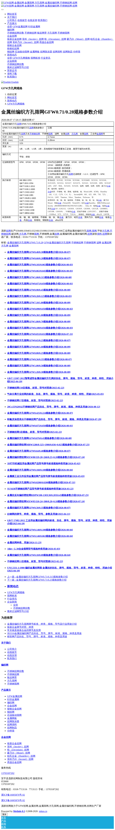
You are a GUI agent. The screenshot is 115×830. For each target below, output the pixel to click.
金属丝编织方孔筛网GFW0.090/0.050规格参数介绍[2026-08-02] (40, 309)
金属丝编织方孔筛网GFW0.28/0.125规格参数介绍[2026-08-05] (39, 296)
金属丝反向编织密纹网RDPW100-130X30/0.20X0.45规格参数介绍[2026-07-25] (47, 495)
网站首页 (12, 14)
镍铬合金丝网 (14, 709)
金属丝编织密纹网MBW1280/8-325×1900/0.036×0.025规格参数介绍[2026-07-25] (48, 444)
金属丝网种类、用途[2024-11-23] (24, 542)
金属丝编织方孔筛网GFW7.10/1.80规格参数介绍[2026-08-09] (38, 302)
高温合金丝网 (14, 762)
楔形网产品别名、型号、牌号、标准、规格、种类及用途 (37, 636)
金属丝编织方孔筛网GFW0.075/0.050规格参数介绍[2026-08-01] (40, 425)
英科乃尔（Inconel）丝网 (20, 759)
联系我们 (12, 658)
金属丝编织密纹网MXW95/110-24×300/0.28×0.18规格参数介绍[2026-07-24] (46, 501)
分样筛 (10, 730)
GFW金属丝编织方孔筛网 (57, 242)
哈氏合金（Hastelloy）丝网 (21, 756)
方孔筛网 (12, 680)
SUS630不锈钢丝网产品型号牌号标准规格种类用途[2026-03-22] (40, 488)
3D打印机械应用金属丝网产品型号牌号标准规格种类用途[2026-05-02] (43, 463)
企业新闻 (12, 602)
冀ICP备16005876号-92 (13, 795)
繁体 (4, 814)
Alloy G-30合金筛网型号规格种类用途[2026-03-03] (33, 549)
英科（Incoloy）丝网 (18, 746)
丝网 (67, 134)
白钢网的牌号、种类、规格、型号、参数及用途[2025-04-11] (38, 514)
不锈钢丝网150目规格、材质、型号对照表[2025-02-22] (35, 387)
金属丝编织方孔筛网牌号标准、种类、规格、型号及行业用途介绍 (42, 624)
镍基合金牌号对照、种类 (20, 627)
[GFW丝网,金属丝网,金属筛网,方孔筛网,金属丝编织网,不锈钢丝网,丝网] (57, 4)
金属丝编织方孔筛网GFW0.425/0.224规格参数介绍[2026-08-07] (40, 413)
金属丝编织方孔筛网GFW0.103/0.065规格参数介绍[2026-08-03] (40, 264)
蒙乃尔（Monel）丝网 (18, 753)
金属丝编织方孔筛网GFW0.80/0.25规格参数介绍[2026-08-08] (38, 353)
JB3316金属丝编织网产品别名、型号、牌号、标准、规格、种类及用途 (44, 633)
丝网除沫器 (13, 721)
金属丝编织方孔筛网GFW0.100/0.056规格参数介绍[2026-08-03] (40, 328)
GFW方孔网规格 (16, 103)
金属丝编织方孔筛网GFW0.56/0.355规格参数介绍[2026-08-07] (39, 359)
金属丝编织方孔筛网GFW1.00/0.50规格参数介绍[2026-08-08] (38, 365)
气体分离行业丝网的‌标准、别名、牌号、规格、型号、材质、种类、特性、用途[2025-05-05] (55, 394)
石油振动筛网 (14, 715)
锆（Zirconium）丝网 (18, 749)
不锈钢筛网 (90, 242)
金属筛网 (14, 245)
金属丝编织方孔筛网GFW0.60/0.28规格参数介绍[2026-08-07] (38, 258)
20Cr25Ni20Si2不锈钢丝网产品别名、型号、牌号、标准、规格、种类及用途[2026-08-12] (53, 406)
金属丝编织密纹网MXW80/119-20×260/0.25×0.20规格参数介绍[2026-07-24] (46, 457)
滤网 (98, 242)
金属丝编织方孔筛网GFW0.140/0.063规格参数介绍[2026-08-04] (40, 536)
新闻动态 (12, 100)
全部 (9, 26)
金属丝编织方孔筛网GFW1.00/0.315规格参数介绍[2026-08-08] (39, 277)
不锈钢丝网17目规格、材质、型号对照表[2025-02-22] (35, 400)
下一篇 (36, 580)
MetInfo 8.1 (19, 811)
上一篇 (37, 576)
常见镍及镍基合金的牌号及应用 (24, 630)
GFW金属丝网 (14, 696)
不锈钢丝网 (34, 134)
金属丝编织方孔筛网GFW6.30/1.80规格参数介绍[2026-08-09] (38, 315)
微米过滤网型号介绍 (18, 611)
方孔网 (74, 134)
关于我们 (6, 642)
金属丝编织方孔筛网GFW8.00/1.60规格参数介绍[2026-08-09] (38, 347)
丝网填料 (12, 724)
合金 (109, 186)
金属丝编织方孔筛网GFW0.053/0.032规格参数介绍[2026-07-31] (40, 334)
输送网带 (12, 677)
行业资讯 (12, 598)
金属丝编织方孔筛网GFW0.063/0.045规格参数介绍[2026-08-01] (40, 271)
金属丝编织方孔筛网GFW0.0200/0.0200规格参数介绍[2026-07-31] (41, 482)
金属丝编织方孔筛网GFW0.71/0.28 (25, 242)
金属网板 (12, 718)
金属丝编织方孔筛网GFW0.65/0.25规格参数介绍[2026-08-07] (38, 340)
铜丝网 (10, 712)
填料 (99, 234)
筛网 (19, 124)
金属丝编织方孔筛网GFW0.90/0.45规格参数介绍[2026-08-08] (38, 290)
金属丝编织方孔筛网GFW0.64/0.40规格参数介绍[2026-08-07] (38, 451)
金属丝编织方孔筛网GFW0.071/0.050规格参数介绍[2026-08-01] (40, 283)
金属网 (100, 134)
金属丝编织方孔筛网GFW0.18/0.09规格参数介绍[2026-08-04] (38, 555)
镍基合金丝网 (14, 743)
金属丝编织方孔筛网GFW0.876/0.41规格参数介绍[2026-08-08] (39, 438)
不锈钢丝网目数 (21, 608)
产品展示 (6, 690)
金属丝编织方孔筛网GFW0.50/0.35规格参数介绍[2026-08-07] (38, 507)
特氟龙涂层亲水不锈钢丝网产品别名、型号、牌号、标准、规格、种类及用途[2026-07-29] (54, 419)
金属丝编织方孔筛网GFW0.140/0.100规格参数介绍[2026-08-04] (40, 530)
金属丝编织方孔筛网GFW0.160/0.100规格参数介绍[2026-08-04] (40, 470)
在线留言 (12, 652)
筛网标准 (12, 595)
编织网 (4, 665)
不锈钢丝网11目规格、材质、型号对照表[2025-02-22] (35, 561)
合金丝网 (12, 705)
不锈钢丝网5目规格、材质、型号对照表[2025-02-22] (34, 432)
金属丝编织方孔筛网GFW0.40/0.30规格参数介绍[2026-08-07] (38, 252)
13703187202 (7, 773)
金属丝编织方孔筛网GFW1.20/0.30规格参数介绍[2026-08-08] (38, 372)
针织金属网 (13, 699)
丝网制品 (12, 727)
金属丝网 (106, 242)
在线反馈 (12, 655)
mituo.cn (43, 811)
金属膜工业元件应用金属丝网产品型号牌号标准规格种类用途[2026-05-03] (45, 476)
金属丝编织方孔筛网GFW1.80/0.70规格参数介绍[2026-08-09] (38, 321)
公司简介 (12, 649)
